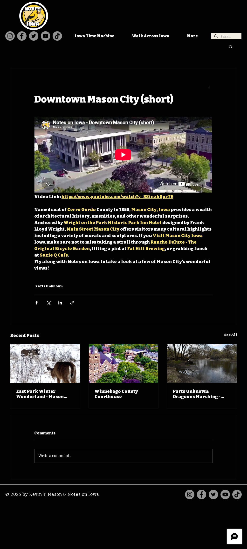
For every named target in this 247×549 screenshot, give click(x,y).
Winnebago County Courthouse (116, 394)
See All (230, 335)
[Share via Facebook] (36, 302)
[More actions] (210, 86)
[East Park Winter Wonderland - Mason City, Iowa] (45, 363)
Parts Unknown (49, 286)
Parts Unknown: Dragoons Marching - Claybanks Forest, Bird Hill (198, 394)
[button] (230, 46)
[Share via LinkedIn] (60, 302)
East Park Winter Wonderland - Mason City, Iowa (40, 394)
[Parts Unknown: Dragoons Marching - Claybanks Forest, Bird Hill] (202, 363)
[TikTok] (57, 36)
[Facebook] (22, 36)
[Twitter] (33, 36)
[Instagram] (10, 36)
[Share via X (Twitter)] (48, 302)
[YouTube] (45, 36)
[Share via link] (72, 302)
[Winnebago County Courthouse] (123, 363)
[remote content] (123, 155)
